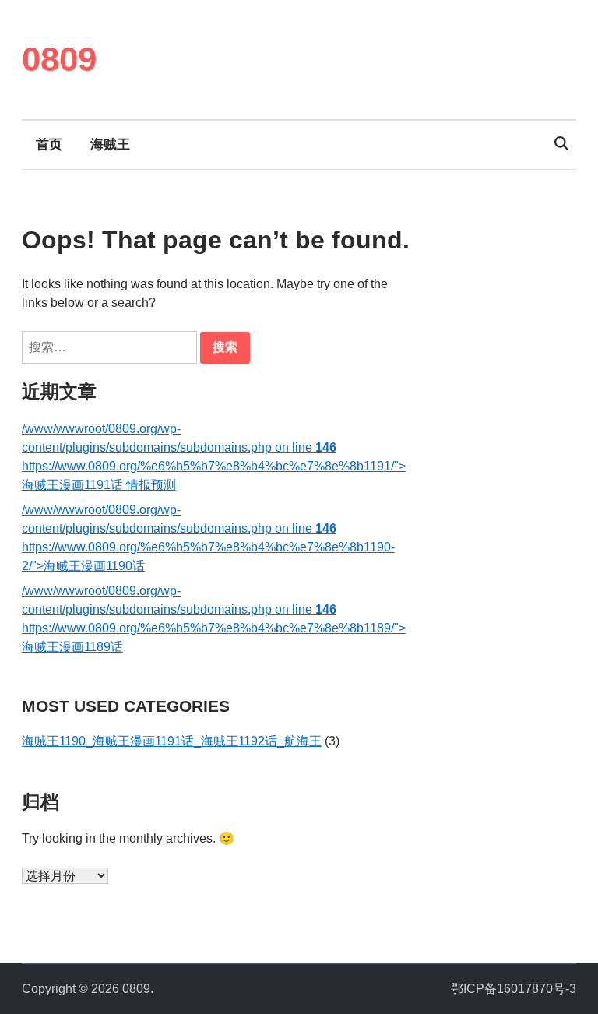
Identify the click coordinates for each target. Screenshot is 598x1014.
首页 (49, 144)
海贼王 (110, 144)
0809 (59, 59)
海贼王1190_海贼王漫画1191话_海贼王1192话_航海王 (172, 741)
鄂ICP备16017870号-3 (513, 988)
